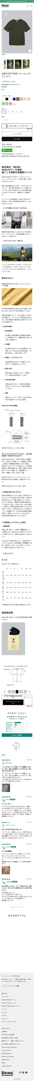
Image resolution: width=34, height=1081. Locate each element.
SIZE (3, 108)
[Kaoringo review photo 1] (6, 788)
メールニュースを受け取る (11, 976)
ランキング (5, 997)
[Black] (6, 99)
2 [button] (14, 907)
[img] (6, 760)
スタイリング (8, 553)
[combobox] (17, 691)
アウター (4, 1015)
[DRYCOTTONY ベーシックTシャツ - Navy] (8, 962)
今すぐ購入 (17, 139)
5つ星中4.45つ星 (21, 716)
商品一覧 (4, 993)
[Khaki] (17, 99)
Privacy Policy (6, 1050)
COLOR (6, 96)
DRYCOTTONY (6, 81)
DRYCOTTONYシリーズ (9, 1003)
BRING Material (7, 1053)
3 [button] (17, 907)
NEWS (4, 1063)
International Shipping (9, 1047)
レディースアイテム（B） (9, 1022)
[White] (3, 99)
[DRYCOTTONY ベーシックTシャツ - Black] (4, 962)
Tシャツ (13, 81)
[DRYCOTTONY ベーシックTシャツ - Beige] (6, 962)
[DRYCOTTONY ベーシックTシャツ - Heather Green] (18, 962)
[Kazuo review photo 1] (6, 870)
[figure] (4, 692)
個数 (3, 116)
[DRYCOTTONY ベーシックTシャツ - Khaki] (10, 962)
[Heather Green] (3, 103)
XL (21, 111)
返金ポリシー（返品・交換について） (13, 1041)
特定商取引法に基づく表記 (10, 1038)
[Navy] (14, 99)
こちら (21, 534)
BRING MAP (5, 1060)
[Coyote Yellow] (25, 99)
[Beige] (10, 99)
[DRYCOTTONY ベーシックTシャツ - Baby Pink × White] (4, 964)
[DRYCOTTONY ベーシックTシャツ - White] (2, 962)
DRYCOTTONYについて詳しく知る (13, 448)
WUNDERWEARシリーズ (9, 1000)
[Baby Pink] (28, 99)
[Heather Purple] (6, 103)
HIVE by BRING (6, 1066)
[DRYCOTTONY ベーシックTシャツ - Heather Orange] (2, 964)
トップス (4, 1012)
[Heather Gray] (21, 99)
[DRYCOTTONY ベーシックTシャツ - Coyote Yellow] (14, 962)
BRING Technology (8, 1056)
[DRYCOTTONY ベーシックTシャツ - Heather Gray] (12, 962)
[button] (6, 84)
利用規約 (4, 1031)
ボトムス (4, 1018)
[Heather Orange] (10, 103)
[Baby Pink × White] (14, 103)
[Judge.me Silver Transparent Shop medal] (16, 745)
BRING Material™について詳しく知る (14, 486)
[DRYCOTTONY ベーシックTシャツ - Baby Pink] (16, 962)
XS (4, 111)
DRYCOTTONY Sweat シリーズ (11, 1006)
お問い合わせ (6, 1028)
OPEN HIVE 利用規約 (8, 1035)
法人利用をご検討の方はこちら (11, 1044)
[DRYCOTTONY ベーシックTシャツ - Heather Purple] (20, 962)
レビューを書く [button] (17, 735)
